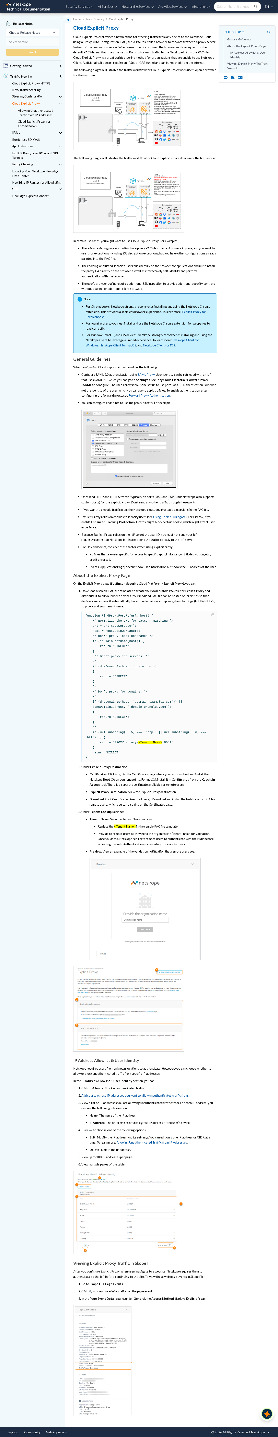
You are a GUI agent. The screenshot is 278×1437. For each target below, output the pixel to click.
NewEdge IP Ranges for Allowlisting (36, 182)
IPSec (16, 132)
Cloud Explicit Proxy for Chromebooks (34, 124)
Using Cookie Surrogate (169, 517)
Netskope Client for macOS (118, 345)
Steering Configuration (28, 96)
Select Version (18, 42)
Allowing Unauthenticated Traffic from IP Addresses (35, 113)
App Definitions (23, 146)
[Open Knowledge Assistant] (267, 1414)
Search (32, 52)
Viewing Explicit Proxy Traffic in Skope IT (247, 65)
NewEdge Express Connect (30, 196)
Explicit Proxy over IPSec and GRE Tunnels (35, 155)
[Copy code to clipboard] (213, 615)
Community (32, 1432)
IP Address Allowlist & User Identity (248, 54)
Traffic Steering (94, 19)
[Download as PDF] (233, 77)
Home (77, 19)
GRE (15, 188)
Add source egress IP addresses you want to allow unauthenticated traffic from (134, 1095)
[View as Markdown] (238, 77)
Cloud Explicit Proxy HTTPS (31, 83)
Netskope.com (56, 1432)
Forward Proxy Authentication (149, 395)
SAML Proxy (146, 374)
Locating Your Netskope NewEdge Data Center (35, 173)
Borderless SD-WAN (26, 139)
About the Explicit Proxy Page (246, 46)
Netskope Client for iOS (159, 345)
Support (13, 1432)
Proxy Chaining (22, 164)
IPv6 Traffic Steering (26, 90)
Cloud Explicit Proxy (26, 103)
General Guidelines (239, 39)
